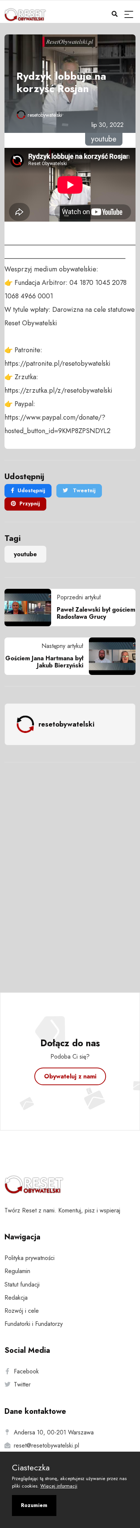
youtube (25, 554)
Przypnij (29, 503)
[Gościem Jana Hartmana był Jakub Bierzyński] (109, 656)
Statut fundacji (22, 1284)
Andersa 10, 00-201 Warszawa (54, 1432)
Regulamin (17, 1271)
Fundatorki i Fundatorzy (33, 1324)
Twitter (22, 1384)
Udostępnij (31, 490)
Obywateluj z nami (70, 1076)
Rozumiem (34, 1505)
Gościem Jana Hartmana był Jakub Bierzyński (44, 662)
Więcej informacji (58, 1485)
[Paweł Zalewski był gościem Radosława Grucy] (30, 607)
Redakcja (16, 1297)
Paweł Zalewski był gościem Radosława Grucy (96, 613)
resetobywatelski (45, 115)
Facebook (26, 1371)
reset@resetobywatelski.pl (46, 1445)
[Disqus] (70, 867)
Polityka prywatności (29, 1258)
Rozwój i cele (21, 1310)
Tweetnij (83, 490)
